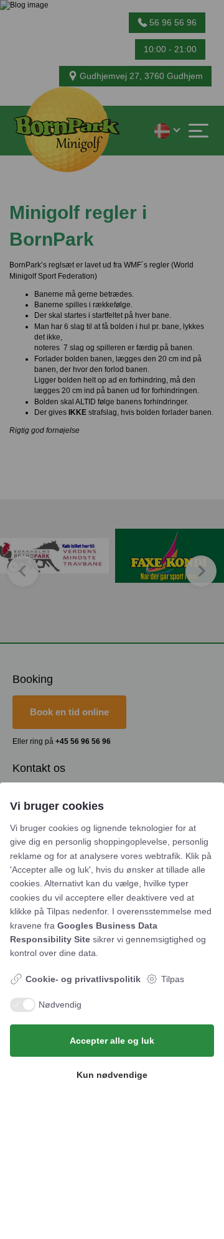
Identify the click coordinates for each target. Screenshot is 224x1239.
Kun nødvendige (112, 1075)
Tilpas (172, 979)
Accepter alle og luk (112, 1041)
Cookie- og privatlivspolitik (83, 979)
